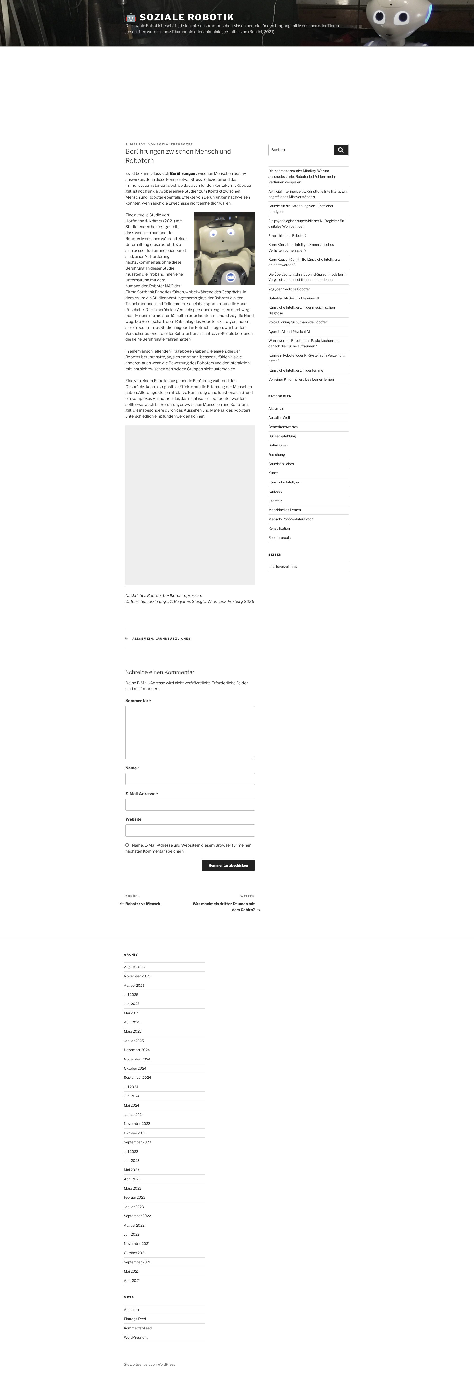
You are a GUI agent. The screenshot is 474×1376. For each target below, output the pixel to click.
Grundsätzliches (173, 638)
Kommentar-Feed (138, 1328)
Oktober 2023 (135, 1133)
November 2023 (137, 1123)
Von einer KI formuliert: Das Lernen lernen (301, 379)
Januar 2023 (134, 1207)
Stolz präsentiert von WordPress (149, 1364)
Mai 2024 (131, 1105)
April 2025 (132, 1022)
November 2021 (137, 1243)
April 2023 (132, 1179)
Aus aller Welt (279, 417)
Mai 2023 (131, 1170)
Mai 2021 (131, 1271)
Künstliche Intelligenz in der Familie (295, 370)
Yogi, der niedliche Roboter (289, 289)
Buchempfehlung (282, 436)
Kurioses (275, 491)
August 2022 (134, 1225)
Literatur (275, 501)
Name (132, 768)
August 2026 (134, 967)
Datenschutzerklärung (145, 601)
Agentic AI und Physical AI (289, 331)
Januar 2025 (134, 1041)
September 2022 (137, 1216)
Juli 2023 (131, 1151)
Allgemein (142, 638)
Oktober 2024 (135, 1068)
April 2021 (132, 1280)
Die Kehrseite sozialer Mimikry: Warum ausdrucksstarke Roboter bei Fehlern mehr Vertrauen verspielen (301, 176)
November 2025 (137, 976)
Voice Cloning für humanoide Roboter (297, 322)
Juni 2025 (131, 1004)
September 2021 (137, 1262)
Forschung (276, 454)
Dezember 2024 (137, 1050)
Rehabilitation (279, 528)
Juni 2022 (131, 1234)
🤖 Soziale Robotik (180, 17)
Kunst (273, 473)
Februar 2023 (134, 1197)
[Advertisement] (237, 83)
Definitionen (278, 445)
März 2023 (132, 1188)
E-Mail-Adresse (141, 793)
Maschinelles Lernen (284, 510)
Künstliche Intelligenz (285, 482)
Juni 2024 (131, 1096)
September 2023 (137, 1142)
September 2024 (137, 1077)
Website (133, 819)
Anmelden (132, 1309)
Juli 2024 (131, 1087)
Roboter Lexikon (162, 595)
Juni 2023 (131, 1160)
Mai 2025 (131, 1013)
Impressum (191, 595)
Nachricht (134, 595)
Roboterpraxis (279, 537)
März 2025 (132, 1031)
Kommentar (138, 700)
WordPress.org (136, 1337)
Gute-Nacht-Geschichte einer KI (293, 298)
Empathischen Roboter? (287, 235)
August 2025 (134, 985)
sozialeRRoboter (175, 144)
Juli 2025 (131, 994)
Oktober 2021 (135, 1253)
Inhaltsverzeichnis (282, 566)
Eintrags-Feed (135, 1319)
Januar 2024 (134, 1114)
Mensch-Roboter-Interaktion (290, 519)
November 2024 (137, 1059)
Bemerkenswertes (283, 427)
